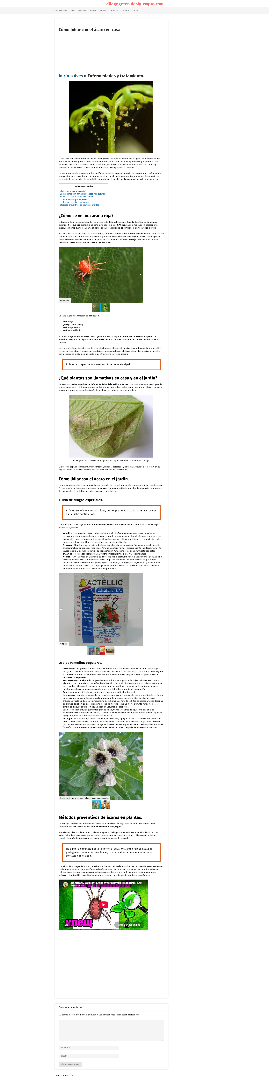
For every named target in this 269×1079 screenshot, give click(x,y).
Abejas (93, 10)
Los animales (61, 10)
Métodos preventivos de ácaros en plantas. (79, 205)
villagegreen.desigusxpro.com (134, 3)
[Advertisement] (111, 51)
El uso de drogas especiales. (76, 199)
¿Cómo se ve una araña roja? (73, 191)
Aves (72, 10)
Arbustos (115, 10)
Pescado (82, 10)
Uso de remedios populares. (76, 202)
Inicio (64, 75)
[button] (140, 275)
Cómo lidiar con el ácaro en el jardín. (76, 197)
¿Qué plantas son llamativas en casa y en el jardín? (83, 194)
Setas (135, 10)
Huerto (126, 10)
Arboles (103, 10)
